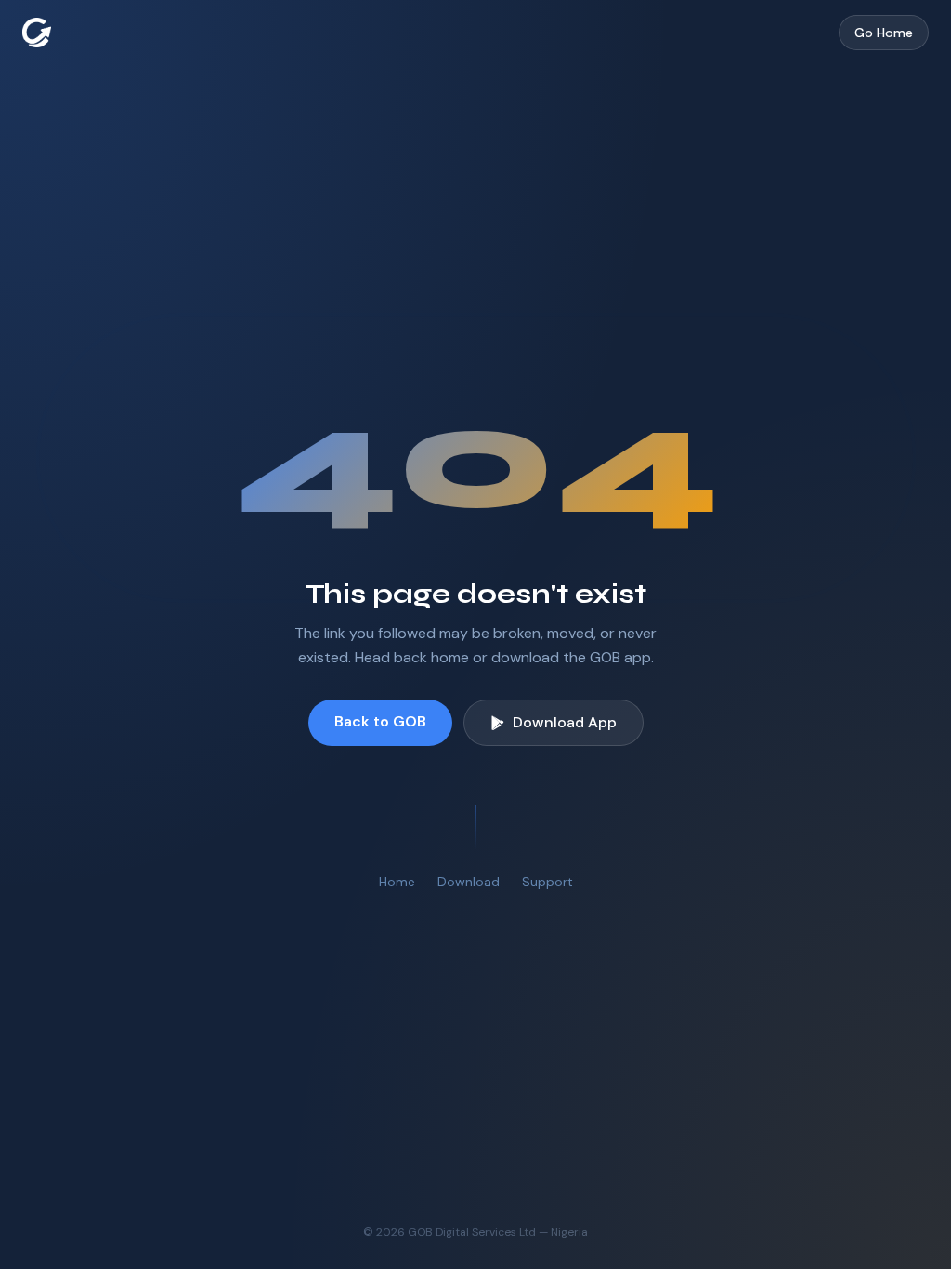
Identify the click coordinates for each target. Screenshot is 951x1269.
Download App (565, 722)
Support (547, 881)
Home (397, 881)
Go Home (883, 32)
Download (468, 881)
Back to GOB (380, 721)
